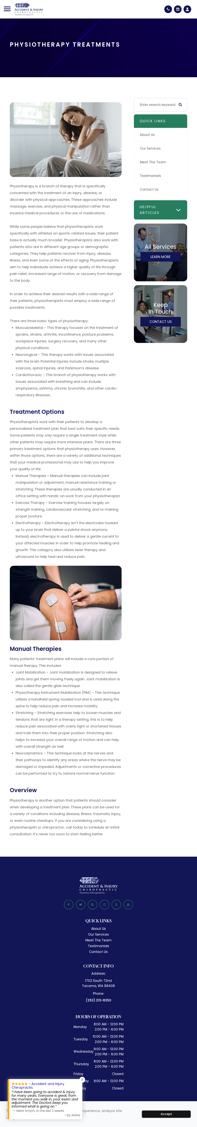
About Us (147, 134)
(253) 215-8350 (98, 1000)
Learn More (160, 256)
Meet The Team (153, 162)
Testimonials (150, 175)
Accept (166, 1114)
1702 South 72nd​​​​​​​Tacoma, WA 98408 (98, 983)
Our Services (150, 148)
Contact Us (149, 189)
